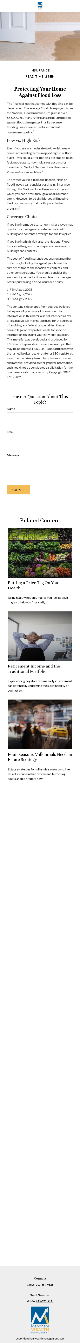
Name (11, 408)
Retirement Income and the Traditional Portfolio (34, 668)
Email (10, 432)
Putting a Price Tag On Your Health (34, 585)
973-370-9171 (45, 1301)
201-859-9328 (44, 1284)
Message (13, 455)
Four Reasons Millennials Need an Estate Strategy (40, 757)
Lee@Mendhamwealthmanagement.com (40, 1338)
